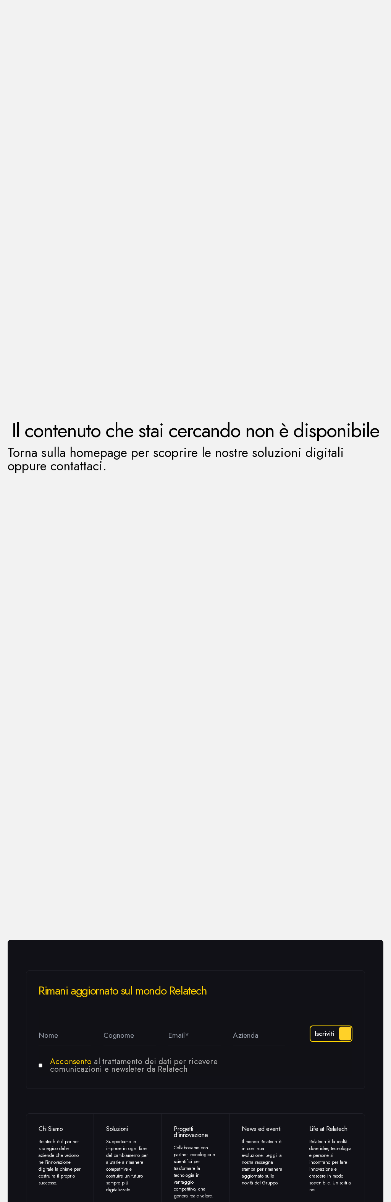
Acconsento (71, 1061)
